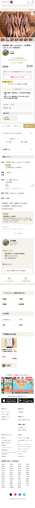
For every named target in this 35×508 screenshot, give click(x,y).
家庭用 (17, 203)
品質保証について (6, 416)
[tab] (6, 126)
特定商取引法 (5, 450)
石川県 (3, 472)
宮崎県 (3, 487)
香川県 (3, 483)
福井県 (11, 472)
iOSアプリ (20, 454)
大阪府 (19, 476)
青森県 (11, 464)
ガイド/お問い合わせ (6, 440)
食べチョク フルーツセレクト (25, 446)
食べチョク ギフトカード (24, 449)
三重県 (27, 474)
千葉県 (27, 468)
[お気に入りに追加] (32, 13)
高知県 (19, 483)
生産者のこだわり (8, 250)
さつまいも (12, 193)
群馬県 (11, 468)
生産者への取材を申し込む (24, 419)
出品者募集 (20, 412)
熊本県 (19, 485)
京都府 (11, 476)
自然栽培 (5, 203)
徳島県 (27, 481)
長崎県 (11, 485)
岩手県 (19, 464)
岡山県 (3, 481)
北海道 (3, 464)
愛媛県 (11, 483)
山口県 (19, 481)
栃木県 (3, 468)
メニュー (32, 3)
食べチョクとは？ (6, 412)
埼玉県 (19, 468)
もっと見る (18, 233)
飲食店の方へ (5, 419)
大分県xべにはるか (8, 208)
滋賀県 (3, 476)
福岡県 (27, 483)
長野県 (27, 472)
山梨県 (19, 472)
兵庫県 (27, 476)
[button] (17, 138)
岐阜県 (3, 474)
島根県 (27, 479)
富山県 (27, 470)
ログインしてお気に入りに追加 (18, 84)
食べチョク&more (22, 451)
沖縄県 (19, 487)
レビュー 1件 (14, 62)
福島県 (19, 466)
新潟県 (19, 470)
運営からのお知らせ (6, 442)
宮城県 (27, 464)
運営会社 (4, 438)
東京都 (3, 470)
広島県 (11, 481)
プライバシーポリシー (7, 447)
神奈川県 (12, 470)
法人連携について (22, 427)
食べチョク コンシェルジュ (24, 444)
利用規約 (4, 445)
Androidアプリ (21, 456)
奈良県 (3, 479)
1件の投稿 (20, 62)
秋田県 (3, 466)
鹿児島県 (12, 487)
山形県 (11, 466)
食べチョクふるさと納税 (23, 438)
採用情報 (4, 456)
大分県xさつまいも (17, 206)
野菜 (6, 193)
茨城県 (27, 466)
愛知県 (19, 474)
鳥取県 (19, 479)
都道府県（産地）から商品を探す (10, 461)
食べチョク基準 (5, 414)
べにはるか (21, 193)
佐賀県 (3, 485)
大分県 (7, 198)
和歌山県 (12, 479)
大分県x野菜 (6, 206)
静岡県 (11, 474)
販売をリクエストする (17, 77)
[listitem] (9, 299)
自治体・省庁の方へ (22, 430)
